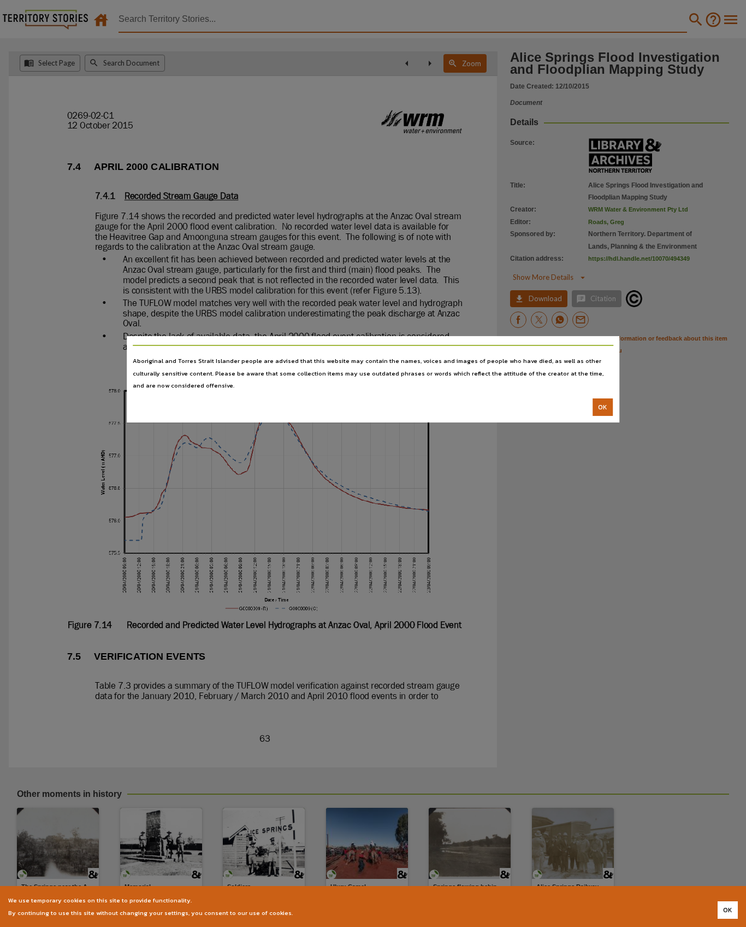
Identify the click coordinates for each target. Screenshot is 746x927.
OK (602, 407)
